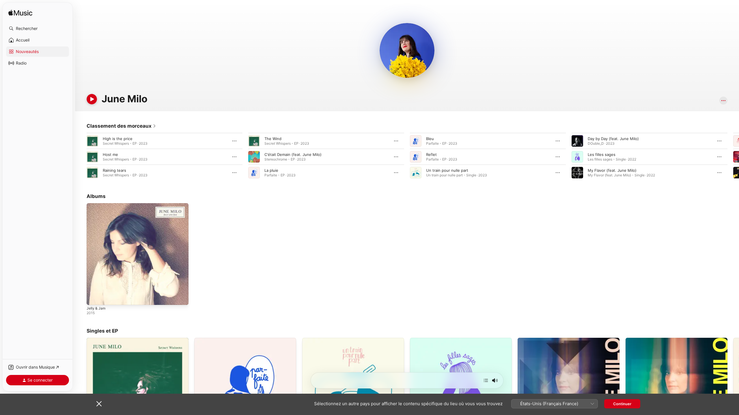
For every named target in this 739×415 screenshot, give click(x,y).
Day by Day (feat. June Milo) (613, 138)
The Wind (272, 138)
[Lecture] (92, 99)
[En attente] (485, 380)
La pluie (271, 170)
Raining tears (114, 170)
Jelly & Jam (97, 205)
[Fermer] (99, 403)
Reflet (431, 154)
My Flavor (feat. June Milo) (612, 170)
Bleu (430, 138)
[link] (121, 126)
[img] (20, 13)
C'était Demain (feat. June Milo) (293, 154)
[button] (37, 28)
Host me (110, 154)
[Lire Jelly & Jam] (93, 297)
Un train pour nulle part (447, 170)
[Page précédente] (81, 156)
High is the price (118, 138)
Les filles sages (601, 154)
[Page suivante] (733, 156)
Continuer (622, 403)
